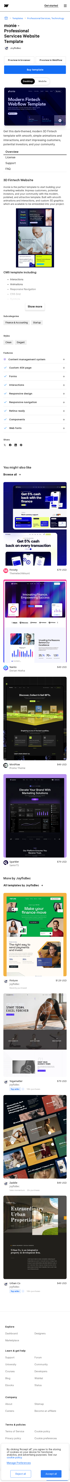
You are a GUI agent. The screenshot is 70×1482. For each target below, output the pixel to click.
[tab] (35, 152)
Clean (8, 342)
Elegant (21, 342)
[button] (65, 5)
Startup (37, 322)
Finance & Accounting (16, 322)
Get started (51, 5)
